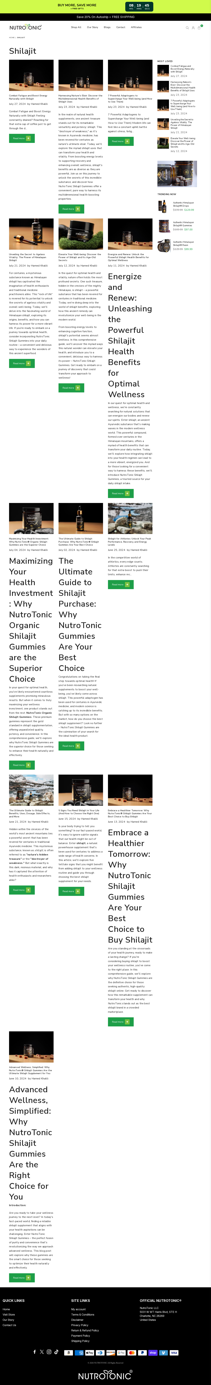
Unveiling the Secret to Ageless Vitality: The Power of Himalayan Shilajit (27, 257)
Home (12, 37)
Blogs (107, 27)
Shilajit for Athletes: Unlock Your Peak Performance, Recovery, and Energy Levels (129, 541)
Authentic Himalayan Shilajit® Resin (183, 244)
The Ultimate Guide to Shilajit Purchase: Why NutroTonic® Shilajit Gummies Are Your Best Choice (79, 541)
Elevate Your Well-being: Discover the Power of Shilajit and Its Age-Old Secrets (80, 257)
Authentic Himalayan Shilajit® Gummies (183, 224)
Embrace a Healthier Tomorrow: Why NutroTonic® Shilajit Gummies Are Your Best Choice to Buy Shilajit (130, 813)
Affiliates (136, 27)
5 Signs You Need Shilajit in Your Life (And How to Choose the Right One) (79, 812)
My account (78, 1309)
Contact (120, 27)
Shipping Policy (80, 1341)
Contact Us (9, 1325)
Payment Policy (80, 1335)
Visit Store (9, 1314)
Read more (18, 138)
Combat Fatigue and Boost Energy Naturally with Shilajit (28, 97)
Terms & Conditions (82, 1314)
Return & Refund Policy (85, 1330)
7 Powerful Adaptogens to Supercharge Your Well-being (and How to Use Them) (130, 98)
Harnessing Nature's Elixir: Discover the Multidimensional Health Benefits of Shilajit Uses (80, 98)
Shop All (76, 27)
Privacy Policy (79, 1325)
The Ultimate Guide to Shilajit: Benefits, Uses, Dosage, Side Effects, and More (29, 813)
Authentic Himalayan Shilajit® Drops (183, 204)
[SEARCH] (187, 27)
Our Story (92, 27)
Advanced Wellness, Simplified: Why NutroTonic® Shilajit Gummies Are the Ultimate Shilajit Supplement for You (30, 1070)
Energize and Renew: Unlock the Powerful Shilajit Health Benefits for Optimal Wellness (128, 257)
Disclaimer (77, 1319)
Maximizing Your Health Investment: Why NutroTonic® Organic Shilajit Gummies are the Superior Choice (29, 541)
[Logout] (193, 27)
